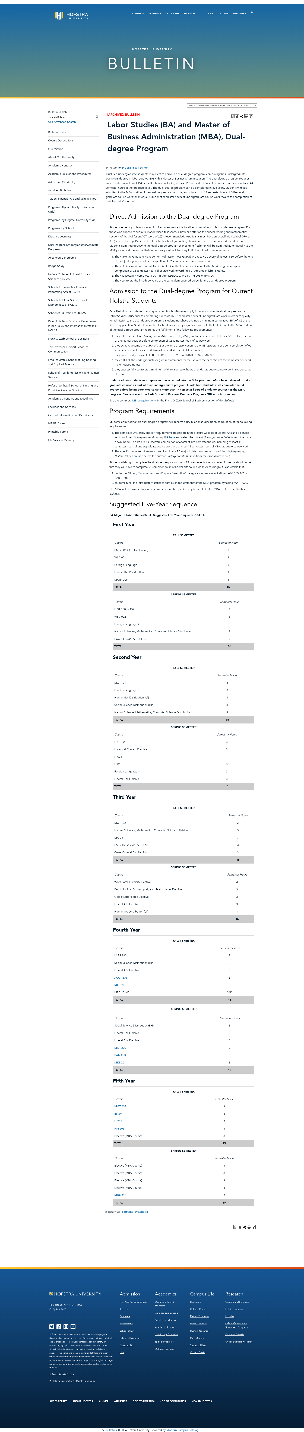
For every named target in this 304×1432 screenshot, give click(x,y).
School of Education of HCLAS (67, 313)
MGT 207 (120, 1106)
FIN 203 (119, 1129)
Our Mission (55, 149)
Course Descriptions (60, 141)
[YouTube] (73, 1328)
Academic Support (165, 1327)
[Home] (84, 15)
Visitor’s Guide (197, 1352)
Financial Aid (126, 1345)
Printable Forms (58, 432)
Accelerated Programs (62, 258)
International (126, 1323)
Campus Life (172, 13)
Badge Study (56, 266)
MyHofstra (239, 13)
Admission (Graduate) (61, 182)
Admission (138, 13)
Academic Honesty (60, 166)
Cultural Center (198, 1309)
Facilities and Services (62, 407)
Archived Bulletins (59, 190)
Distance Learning (59, 237)
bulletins (111, 1430)
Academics (155, 13)
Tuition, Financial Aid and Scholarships (72, 199)
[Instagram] (66, 1328)
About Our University (61, 157)
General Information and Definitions (70, 415)
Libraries (229, 1316)
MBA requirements (144, 401)
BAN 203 (120, 1055)
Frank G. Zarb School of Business (68, 339)
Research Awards (234, 1334)
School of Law (127, 1330)
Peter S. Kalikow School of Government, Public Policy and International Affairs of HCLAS (72, 325)
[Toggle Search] (253, 12)
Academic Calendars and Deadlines (70, 399)
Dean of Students (199, 1316)
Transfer (124, 1309)
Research (189, 13)
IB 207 (118, 1114)
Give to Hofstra (144, 1401)
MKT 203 (120, 1063)
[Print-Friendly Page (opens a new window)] (246, 116)
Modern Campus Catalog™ (183, 1430)
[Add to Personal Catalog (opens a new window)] (237, 116)
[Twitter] (51, 1328)
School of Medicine (130, 1338)
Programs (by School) (61, 228)
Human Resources (200, 1330)
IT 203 (118, 1121)
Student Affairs (198, 1345)
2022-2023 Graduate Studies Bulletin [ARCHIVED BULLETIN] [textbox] (218, 105)
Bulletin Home (57, 132)
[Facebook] (58, 1328)
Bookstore (195, 1302)
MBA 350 (120, 1195)
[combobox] (222, 105)
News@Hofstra (201, 1401)
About (212, 13)
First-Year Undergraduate (133, 1302)
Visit (122, 1352)
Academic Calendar (165, 1320)
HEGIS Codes (56, 423)
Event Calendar (198, 1323)
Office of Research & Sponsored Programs (236, 1325)
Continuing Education (166, 1334)
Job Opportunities (173, 1401)
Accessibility (58, 1401)
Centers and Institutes (237, 1302)
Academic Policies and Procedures (69, 174)
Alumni (224, 13)
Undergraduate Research (239, 1341)
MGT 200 (120, 1048)
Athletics (120, 1401)
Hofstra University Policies (61, 1374)
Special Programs (164, 1341)
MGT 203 (120, 985)
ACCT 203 (120, 978)
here (172, 437)
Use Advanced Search (62, 122)
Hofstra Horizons (234, 1309)
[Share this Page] (242, 116)
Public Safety (197, 1338)
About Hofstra (82, 1401)
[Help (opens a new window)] (251, 116)
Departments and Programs (164, 1303)
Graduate (125, 1316)
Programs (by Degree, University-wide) (72, 220)
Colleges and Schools (166, 1313)
